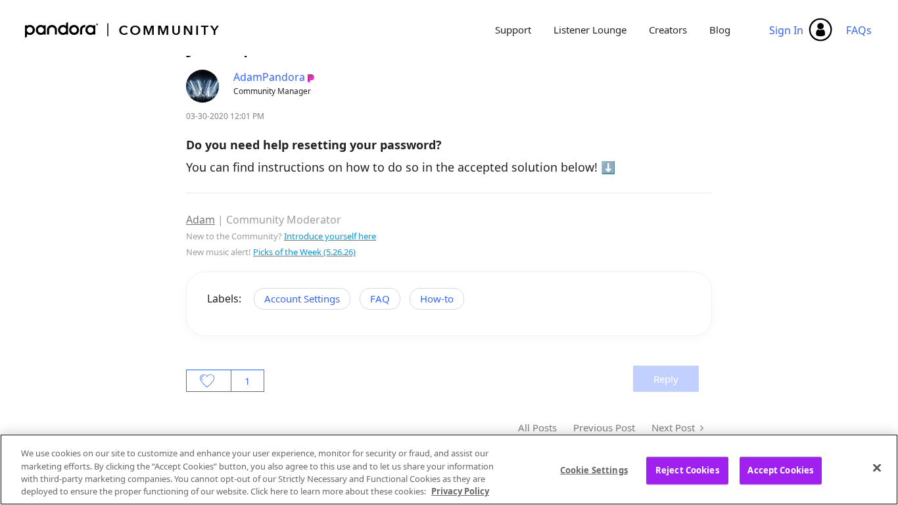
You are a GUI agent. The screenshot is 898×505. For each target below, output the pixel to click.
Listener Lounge (590, 29)
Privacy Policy (460, 491)
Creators (668, 29)
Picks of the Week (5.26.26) (304, 252)
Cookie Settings (594, 470)
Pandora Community (122, 30)
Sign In (786, 30)
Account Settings (302, 298)
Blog (719, 29)
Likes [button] (209, 380)
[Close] (877, 467)
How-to (437, 298)
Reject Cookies (687, 470)
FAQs (859, 30)
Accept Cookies (780, 470)
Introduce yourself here (330, 236)
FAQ (380, 298)
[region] (449, 469)
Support (513, 29)
